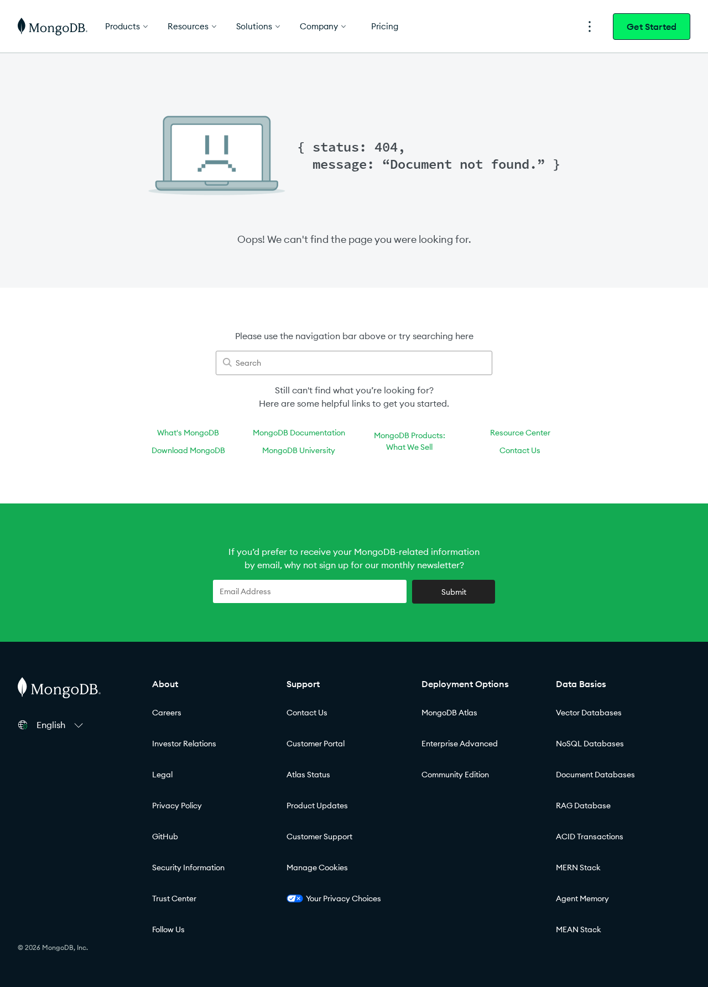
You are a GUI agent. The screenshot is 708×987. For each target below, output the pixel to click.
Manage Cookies (317, 867)
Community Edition (455, 775)
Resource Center (520, 433)
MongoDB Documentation (299, 433)
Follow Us (168, 929)
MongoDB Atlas (449, 713)
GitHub (165, 836)
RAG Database (583, 806)
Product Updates (317, 806)
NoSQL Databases (590, 744)
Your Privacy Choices (343, 898)
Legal (162, 775)
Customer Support (319, 836)
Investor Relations (184, 744)
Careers (166, 713)
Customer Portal (316, 744)
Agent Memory (582, 898)
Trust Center (174, 898)
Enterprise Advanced (459, 744)
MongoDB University (298, 450)
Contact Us (519, 450)
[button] (61, 724)
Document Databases (595, 775)
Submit (453, 592)
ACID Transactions (589, 836)
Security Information (188, 867)
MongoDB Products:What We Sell (409, 441)
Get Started (651, 26)
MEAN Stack (578, 929)
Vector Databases (589, 713)
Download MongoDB (188, 450)
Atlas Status (308, 775)
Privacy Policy (177, 806)
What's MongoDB (188, 433)
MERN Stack (578, 867)
